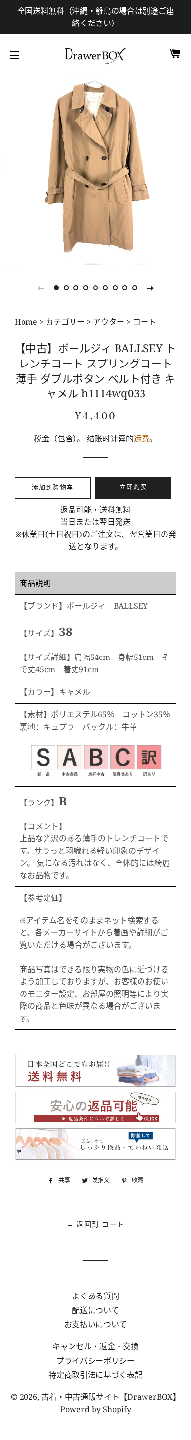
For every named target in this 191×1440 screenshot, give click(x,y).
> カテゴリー (62, 322)
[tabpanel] (95, 169)
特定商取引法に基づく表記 (95, 1374)
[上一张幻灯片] (40, 287)
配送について (95, 1310)
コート (144, 322)
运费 (141, 438)
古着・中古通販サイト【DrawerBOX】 (111, 1396)
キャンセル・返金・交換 (95, 1346)
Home (27, 322)
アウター (108, 322)
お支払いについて (95, 1324)
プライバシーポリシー (95, 1360)
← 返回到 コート (96, 1224)
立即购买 (133, 487)
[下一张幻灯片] (150, 287)
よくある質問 (95, 1296)
